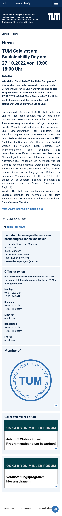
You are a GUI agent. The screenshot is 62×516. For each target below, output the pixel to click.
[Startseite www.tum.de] (54, 16)
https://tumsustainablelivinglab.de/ (21, 208)
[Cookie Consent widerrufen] (55, 509)
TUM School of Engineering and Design (20, 19)
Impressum (26, 508)
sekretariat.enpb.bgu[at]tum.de (21, 261)
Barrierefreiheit (45, 508)
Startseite (6, 34)
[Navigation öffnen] (56, 3)
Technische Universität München (17, 22)
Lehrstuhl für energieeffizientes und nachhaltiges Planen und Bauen (18, 15)
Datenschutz (8, 508)
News (16, 226)
